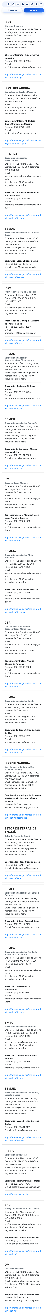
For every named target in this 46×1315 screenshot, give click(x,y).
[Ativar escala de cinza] (18, 4)
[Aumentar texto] (9, 4)
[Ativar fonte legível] (36, 4)
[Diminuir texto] (13, 4)
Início (35, 10)
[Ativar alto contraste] (23, 4)
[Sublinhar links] (32, 4)
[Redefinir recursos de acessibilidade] (41, 4)
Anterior (13, 10)
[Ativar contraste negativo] (27, 4)
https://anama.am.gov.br (16, 1194)
